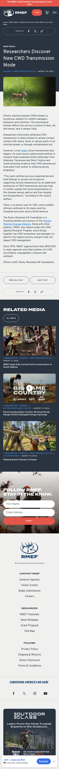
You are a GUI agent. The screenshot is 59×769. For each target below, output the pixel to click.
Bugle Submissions (29, 591)
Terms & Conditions (29, 665)
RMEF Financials (29, 614)
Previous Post (16, 280)
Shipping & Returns (29, 654)
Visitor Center (29, 585)
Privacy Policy (29, 649)
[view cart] (47, 12)
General (7, 71)
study (24, 150)
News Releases (29, 620)
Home (5, 22)
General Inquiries (30, 579)
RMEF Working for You (25, 71)
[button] (28, 31)
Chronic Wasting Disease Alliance (27, 222)
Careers (29, 596)
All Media (11, 318)
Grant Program (30, 625)
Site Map (29, 631)
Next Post (43, 280)
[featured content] (29, 735)
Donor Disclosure (29, 660)
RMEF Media (13, 22)
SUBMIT (29, 521)
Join (37, 13)
